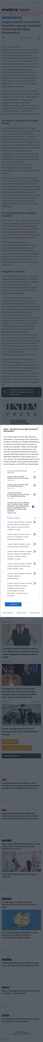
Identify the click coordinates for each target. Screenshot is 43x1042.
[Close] (38, 429)
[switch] (34, 477)
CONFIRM (13, 604)
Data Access (21, 613)
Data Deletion (8, 613)
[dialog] (21, 521)
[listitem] (21, 471)
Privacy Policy (35, 613)
